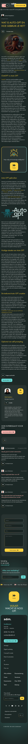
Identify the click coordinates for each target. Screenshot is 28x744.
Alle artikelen (7, 673)
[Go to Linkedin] (18, 705)
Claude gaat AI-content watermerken (11, 452)
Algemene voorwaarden (11, 711)
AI (2, 31)
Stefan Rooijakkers (9, 15)
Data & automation (8, 657)
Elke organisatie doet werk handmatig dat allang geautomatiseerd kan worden (12, 496)
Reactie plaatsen (13, 550)
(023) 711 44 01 (9, 632)
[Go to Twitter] (6, 705)
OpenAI (21, 60)
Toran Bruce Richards (19, 70)
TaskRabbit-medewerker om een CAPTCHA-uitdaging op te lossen (12, 311)
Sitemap (17, 685)
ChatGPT (3, 79)
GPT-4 (8, 60)
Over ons (6, 668)
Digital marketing (8, 649)
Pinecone (5, 191)
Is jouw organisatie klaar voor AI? (10, 474)
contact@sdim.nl (9, 635)
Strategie (6, 645)
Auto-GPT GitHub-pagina (14, 197)
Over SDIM (18, 681)
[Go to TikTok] (21, 705)
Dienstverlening (19, 673)
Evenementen (7, 681)
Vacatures (6, 664)
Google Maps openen (10, 641)
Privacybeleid (8, 714)
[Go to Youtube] (12, 705)
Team (5, 685)
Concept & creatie (8, 653)
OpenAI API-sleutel (19, 190)
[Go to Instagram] (15, 705)
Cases (5, 677)
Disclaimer (7, 717)
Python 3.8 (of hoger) (6, 190)
